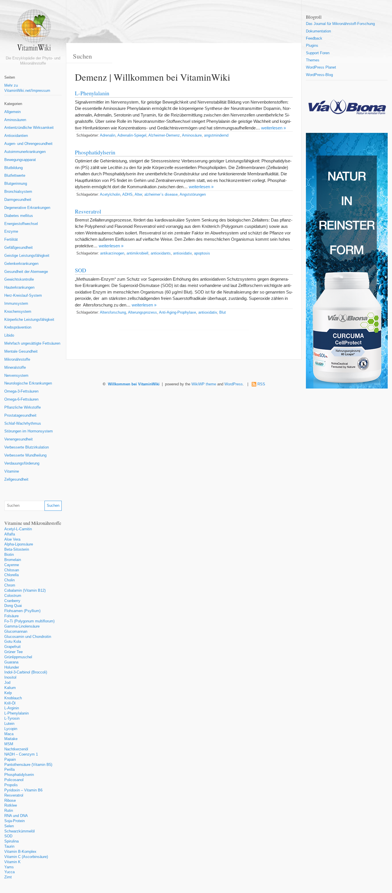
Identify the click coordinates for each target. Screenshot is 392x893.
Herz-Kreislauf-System (23, 296)
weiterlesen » (273, 127)
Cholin (9, 580)
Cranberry (12, 601)
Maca (8, 734)
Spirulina (11, 841)
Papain (10, 760)
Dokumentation (318, 31)
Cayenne (11, 565)
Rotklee (10, 805)
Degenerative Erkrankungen (27, 208)
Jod (7, 683)
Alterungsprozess (142, 312)
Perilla (9, 770)
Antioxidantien (16, 136)
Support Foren (317, 53)
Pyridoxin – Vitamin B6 (23, 790)
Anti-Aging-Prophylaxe (177, 312)
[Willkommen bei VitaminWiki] (33, 32)
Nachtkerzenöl (16, 749)
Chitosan (11, 570)
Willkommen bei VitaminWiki (134, 384)
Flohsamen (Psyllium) (22, 611)
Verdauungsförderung (21, 463)
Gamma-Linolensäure (22, 626)
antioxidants (161, 253)
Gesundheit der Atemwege (26, 272)
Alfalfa (9, 534)
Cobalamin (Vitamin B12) (25, 591)
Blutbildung (13, 168)
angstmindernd (216, 135)
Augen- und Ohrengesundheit (28, 144)
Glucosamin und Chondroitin (27, 637)
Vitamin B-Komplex (20, 852)
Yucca (9, 872)
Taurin (9, 847)
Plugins (312, 46)
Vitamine (11, 471)
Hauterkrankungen (19, 288)
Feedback (314, 38)
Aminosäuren (15, 120)
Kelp (8, 693)
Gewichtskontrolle (19, 279)
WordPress (233, 384)
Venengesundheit (18, 439)
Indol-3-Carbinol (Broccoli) (25, 672)
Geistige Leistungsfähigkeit (26, 256)
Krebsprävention (17, 327)
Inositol (10, 677)
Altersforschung (113, 312)
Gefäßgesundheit (18, 248)
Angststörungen (193, 195)
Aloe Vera (12, 539)
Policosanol (14, 780)
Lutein (9, 724)
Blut (222, 312)
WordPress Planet (321, 67)
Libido (9, 335)
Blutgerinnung (15, 184)
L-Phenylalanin (16, 713)
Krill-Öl (9, 703)
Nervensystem (16, 376)
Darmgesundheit (17, 200)
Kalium (10, 688)
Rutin (8, 811)
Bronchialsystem (18, 192)
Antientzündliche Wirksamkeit (29, 128)
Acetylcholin (110, 195)
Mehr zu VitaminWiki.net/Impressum (27, 88)
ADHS (127, 195)
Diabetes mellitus (18, 216)
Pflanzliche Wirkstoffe (22, 407)
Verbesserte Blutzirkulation (26, 447)
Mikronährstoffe (17, 360)
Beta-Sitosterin (16, 550)
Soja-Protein (14, 821)
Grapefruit (12, 647)
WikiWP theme (203, 384)
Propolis (11, 785)
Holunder (11, 667)
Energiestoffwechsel (21, 224)
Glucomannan (15, 632)
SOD (8, 836)
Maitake (11, 739)
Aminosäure (192, 135)
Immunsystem (16, 304)
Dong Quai (13, 606)
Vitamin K (12, 862)
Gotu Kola (12, 642)
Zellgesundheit (16, 479)
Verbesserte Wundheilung (25, 455)
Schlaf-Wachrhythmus (22, 424)
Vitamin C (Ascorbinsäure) (26, 857)
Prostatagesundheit (20, 416)
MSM (8, 744)
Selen (9, 826)
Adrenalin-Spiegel (131, 135)
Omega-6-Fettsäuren (21, 399)
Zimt (8, 877)
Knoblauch (13, 698)
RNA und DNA (16, 816)
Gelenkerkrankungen (21, 264)
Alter (138, 195)
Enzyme (11, 232)
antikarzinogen (112, 253)
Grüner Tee (13, 652)
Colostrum (12, 596)
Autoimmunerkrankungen (25, 152)
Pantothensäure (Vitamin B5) (28, 765)
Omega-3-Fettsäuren (21, 391)
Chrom (9, 585)
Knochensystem (17, 312)
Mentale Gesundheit (21, 352)
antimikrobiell (137, 253)
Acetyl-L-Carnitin (18, 529)
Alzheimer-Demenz (164, 135)
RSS (261, 384)
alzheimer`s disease (161, 195)
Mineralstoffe (15, 368)
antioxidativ (182, 253)
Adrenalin (107, 135)
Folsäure (11, 616)
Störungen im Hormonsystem (28, 431)
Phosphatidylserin (19, 775)
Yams (9, 867)
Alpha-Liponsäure (18, 544)
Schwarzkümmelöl (19, 831)
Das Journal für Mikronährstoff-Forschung (340, 24)
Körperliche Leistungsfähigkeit (29, 320)
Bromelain (12, 560)
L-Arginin (11, 708)
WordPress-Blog (319, 75)
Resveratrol (13, 795)
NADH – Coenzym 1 (21, 754)
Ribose (10, 801)
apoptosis (202, 253)
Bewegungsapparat (20, 160)
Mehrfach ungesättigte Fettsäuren (32, 343)
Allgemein (12, 112)
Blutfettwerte (14, 176)
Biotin (9, 555)
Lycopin (10, 729)
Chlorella (11, 575)
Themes (312, 60)
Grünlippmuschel (18, 657)
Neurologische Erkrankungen (28, 383)
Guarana (11, 662)
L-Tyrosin (12, 719)
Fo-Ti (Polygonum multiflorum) (29, 621)
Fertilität (11, 240)
